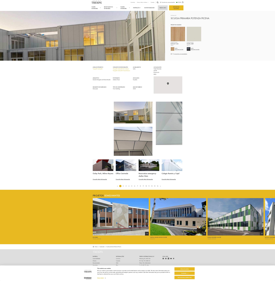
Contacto (118, 260)
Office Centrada (122, 173)
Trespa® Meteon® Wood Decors (121, 70)
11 (149, 186)
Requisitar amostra (176, 7)
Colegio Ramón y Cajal (170, 173)
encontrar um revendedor (180, 54)
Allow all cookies (184, 269)
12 (151, 186)
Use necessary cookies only (184, 277)
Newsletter (95, 265)
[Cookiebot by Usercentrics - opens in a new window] (87, 278)
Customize (183, 273)
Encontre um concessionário (168, 2)
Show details (100, 278)
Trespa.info (162, 8)
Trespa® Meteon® (97, 69)
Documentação (96, 263)
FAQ (117, 263)
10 (146, 186)
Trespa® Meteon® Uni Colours (121, 69)
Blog (117, 265)
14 (157, 186)
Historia (94, 260)
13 (154, 186)
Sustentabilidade (96, 258)
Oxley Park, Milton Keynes (103, 173)
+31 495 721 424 (144, 265)
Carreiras (118, 258)
